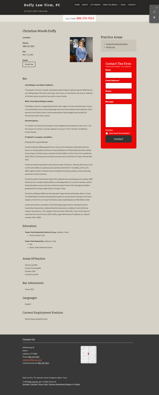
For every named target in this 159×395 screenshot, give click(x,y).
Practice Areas (110, 4)
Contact (132, 4)
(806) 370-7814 (28, 46)
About (85, 4)
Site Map (34, 384)
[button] (154, 12)
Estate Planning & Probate (117, 44)
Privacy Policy (43, 384)
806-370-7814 (85, 18)
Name (108, 70)
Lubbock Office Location (32, 360)
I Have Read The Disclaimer (119, 133)
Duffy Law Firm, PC (34, 382)
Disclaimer (109, 130)
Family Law (110, 47)
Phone (108, 91)
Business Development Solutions (60, 384)
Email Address (112, 80)
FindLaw (77, 384)
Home (77, 4)
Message (109, 101)
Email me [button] (29, 64)
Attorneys (95, 4)
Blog (123, 4)
